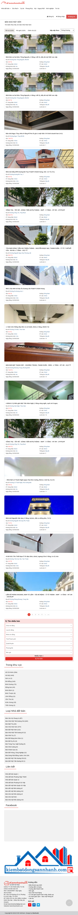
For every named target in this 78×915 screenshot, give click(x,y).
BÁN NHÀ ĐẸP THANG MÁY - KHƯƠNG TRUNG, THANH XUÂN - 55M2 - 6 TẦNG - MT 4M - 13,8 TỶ (38, 365)
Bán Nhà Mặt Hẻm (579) (13, 727)
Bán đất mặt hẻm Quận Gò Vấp (15, 785)
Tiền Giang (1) (10, 705)
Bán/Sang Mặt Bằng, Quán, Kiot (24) (17, 755)
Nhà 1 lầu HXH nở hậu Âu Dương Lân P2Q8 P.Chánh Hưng (25, 288)
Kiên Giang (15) (10, 702)
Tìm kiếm (40, 659)
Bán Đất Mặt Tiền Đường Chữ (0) (15, 758)
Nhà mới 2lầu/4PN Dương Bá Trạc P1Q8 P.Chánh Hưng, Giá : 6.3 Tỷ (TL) (30, 172)
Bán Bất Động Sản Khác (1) (14, 738)
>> (48, 614)
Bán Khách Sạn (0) (11, 750)
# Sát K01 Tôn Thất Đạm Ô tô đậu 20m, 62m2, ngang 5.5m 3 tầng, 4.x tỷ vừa (32, 556)
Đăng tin (72, 17)
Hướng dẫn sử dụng (35, 887)
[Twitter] (38, 905)
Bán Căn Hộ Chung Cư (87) (13, 718)
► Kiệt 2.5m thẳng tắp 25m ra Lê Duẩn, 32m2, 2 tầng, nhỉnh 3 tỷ (27, 327)
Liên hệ (31, 898)
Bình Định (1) (9, 690)
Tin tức (57, 8)
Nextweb (36, 913)
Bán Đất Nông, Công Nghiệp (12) (16, 752)
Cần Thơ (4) (9, 699)
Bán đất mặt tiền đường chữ (14, 791)
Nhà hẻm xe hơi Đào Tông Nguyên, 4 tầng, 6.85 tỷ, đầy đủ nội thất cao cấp (31, 57)
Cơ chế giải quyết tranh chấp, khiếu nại (41, 894)
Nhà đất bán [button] (5, 8)
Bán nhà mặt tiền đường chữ (14, 800)
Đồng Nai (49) (10, 687)
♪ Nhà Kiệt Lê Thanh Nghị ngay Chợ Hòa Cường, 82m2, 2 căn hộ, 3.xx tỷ (30, 480)
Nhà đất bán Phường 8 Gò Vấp (15, 782)
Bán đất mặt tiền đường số (13, 788)
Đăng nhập (61, 16)
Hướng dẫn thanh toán (36, 889)
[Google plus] (29, 905)
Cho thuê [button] (15, 8)
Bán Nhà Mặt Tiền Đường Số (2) (15, 732)
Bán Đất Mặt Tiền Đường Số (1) (15, 761)
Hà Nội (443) (9, 675)
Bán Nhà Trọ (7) (10, 735)
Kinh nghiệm (50, 8)
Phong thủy (29, 8)
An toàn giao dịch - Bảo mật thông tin (41, 896)
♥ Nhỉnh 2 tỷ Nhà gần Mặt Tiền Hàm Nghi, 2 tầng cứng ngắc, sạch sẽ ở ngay (32, 403)
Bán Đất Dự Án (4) (11, 741)
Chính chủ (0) (32, 30)
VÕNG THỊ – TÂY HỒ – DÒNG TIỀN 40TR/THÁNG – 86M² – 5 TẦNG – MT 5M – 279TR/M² (35, 210)
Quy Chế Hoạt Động (35, 893)
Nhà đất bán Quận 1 (11, 774)
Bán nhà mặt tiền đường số (14, 794)
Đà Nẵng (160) (10, 681)
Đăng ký (51, 16)
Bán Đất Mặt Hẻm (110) (13, 730)
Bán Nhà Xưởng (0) (11, 747)
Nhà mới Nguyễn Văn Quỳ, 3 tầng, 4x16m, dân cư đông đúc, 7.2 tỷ (28, 518)
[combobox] (39, 625)
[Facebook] (34, 905)
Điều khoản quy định (35, 885)
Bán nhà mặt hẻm (11, 797)
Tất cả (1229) (9, 30)
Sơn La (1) (8, 678)
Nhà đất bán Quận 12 (12, 780)
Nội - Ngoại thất (39, 8)
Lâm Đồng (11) (10, 696)
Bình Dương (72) (10, 684)
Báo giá (31, 891)
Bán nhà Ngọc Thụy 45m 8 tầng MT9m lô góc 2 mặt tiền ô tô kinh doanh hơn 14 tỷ (34, 133)
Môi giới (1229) (20, 30)
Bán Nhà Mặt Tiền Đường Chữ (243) (16, 721)
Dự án (22, 8)
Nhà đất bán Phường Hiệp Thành (15, 777)
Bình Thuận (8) (10, 693)
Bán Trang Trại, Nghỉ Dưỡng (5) (15, 744)
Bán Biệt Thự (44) (10, 724)
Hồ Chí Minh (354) (11, 672)
